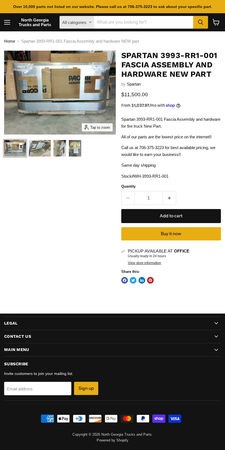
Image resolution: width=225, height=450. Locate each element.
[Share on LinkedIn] (142, 280)
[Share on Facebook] (124, 280)
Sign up (86, 388)
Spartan (134, 84)
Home (9, 41)
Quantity (128, 186)
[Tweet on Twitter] (133, 280)
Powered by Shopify (112, 440)
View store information (144, 263)
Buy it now (171, 233)
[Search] (200, 22)
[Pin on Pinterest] (150, 280)
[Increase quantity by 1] (169, 198)
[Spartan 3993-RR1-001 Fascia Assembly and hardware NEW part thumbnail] (15, 148)
